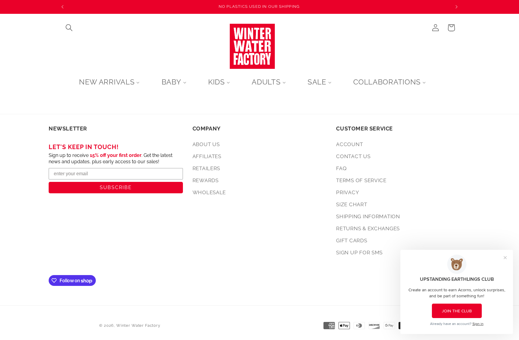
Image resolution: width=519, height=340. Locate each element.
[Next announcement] (456, 7)
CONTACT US (353, 156)
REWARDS (206, 180)
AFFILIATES (207, 156)
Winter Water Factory (138, 325)
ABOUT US (206, 144)
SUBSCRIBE (116, 187)
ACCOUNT (349, 144)
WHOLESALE (209, 192)
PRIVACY (347, 192)
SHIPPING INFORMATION (368, 216)
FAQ (341, 168)
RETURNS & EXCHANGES (368, 228)
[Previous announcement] (62, 7)
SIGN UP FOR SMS (359, 253)
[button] (69, 28)
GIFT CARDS (351, 240)
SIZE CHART (351, 204)
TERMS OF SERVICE (361, 180)
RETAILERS (206, 168)
